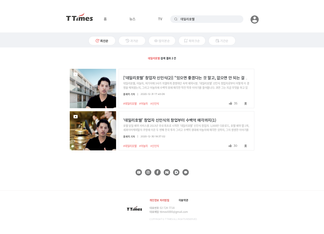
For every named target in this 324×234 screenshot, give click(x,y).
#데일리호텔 (129, 103)
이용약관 (183, 200)
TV (160, 18)
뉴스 (132, 18)
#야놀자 (143, 103)
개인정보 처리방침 (159, 200)
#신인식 (154, 103)
